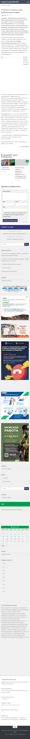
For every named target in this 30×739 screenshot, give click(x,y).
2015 (4, 574)
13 (15, 536)
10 (3, 536)
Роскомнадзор (6, 481)
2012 (4, 584)
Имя (4, 201)
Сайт (4, 207)
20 (15, 539)
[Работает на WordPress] (11, 734)
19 (11, 539)
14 (18, 536)
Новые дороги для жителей (10, 271)
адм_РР (4, 15)
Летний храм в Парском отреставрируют (11, 509)
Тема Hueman (22, 734)
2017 (4, 567)
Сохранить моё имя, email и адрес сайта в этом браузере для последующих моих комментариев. (15, 214)
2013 (4, 581)
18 (7, 539)
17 (3, 539)
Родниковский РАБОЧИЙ (10, 2)
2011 (4, 588)
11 (7, 536)
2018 (4, 563)
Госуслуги (5, 478)
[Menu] (28, 2)
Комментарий (7, 191)
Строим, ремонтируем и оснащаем (11, 264)
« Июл (3, 546)
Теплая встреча (7, 267)
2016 (4, 570)
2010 (4, 591)
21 (18, 539)
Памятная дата (5, 5)
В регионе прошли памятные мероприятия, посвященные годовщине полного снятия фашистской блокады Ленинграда (20, 173)
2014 (4, 577)
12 (11, 536)
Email (17, 201)
